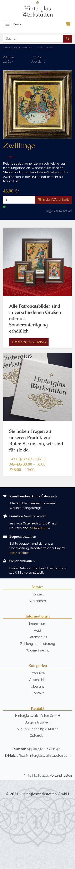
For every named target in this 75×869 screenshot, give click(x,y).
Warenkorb (37, 601)
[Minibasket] (69, 24)
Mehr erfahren (40, 528)
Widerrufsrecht (37, 650)
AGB (37, 630)
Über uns (37, 686)
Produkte (38, 673)
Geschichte (37, 680)
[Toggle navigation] (7, 24)
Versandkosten (61, 775)
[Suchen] (67, 39)
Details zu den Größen (29, 342)
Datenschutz (38, 637)
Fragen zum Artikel (58, 211)
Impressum (37, 624)
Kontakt (37, 594)
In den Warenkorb (55, 200)
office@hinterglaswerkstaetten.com (43, 756)
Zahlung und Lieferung (37, 644)
